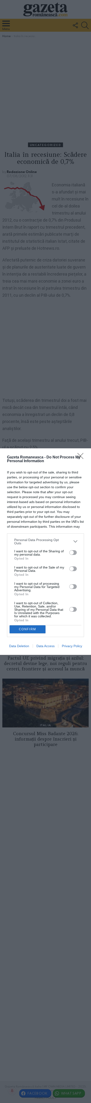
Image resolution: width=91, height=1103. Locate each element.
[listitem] (45, 541)
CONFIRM (27, 629)
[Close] (81, 457)
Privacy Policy (72, 646)
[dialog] (45, 551)
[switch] (73, 552)
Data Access (45, 646)
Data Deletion (19, 646)
